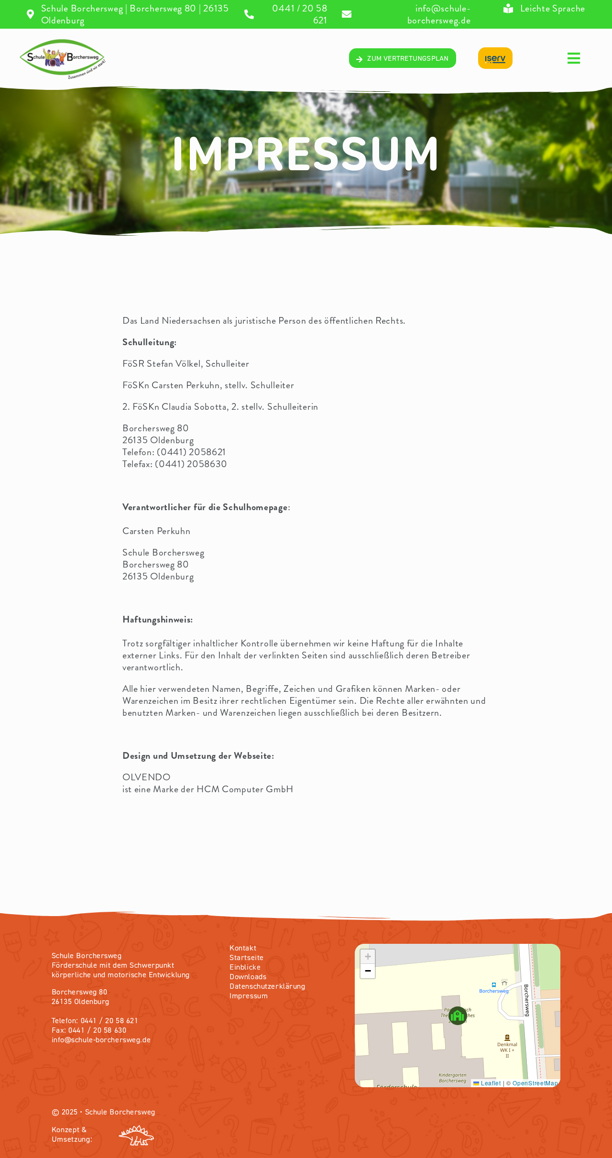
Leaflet (490, 1083)
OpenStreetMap (535, 1083)
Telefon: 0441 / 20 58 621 (95, 1021)
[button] (457, 1015)
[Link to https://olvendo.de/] (209, 1135)
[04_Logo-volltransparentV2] (63, 41)
